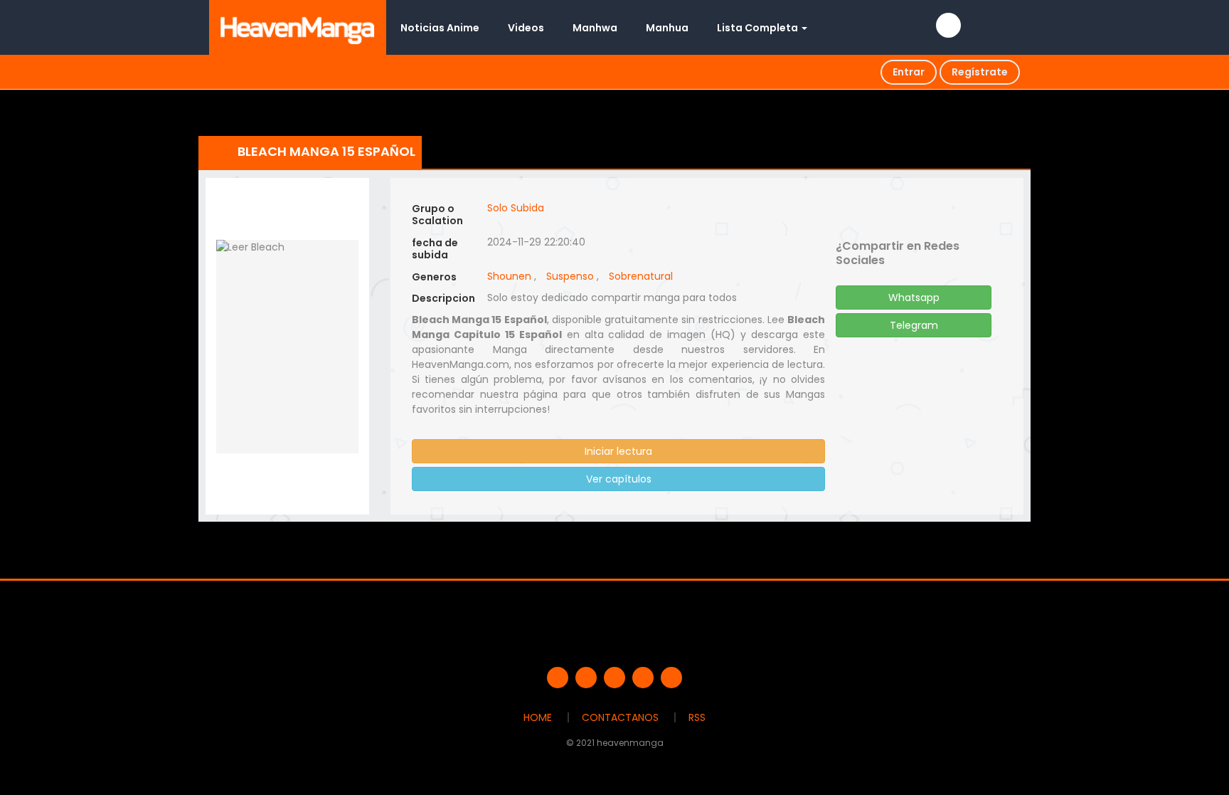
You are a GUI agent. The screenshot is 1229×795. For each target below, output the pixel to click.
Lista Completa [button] (758, 28)
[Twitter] (586, 677)
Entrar (909, 72)
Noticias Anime (439, 28)
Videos (526, 28)
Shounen (509, 276)
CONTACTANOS (620, 717)
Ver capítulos (618, 479)
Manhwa (595, 28)
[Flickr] (643, 677)
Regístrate (980, 72)
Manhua (667, 28)
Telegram (914, 325)
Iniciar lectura (618, 451)
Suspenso (570, 276)
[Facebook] (557, 677)
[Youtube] (614, 677)
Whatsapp (914, 297)
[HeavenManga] (297, 27)
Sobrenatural (641, 276)
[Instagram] (671, 677)
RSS (697, 717)
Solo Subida (515, 208)
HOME (537, 717)
